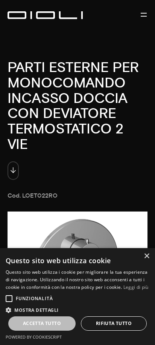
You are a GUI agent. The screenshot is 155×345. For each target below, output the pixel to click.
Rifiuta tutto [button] (114, 323)
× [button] (146, 256)
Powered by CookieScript (34, 337)
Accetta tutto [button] (42, 323)
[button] (77, 309)
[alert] (77, 296)
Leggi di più (136, 287)
